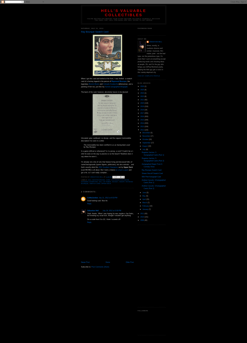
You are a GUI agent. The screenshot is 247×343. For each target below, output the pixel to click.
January (145, 209)
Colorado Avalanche (120, 180)
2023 (142, 96)
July (144, 149)
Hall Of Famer (105, 181)
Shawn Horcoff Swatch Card (152, 173)
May (144, 196)
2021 (142, 100)
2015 (142, 120)
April (144, 199)
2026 (142, 86)
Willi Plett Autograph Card (151, 177)
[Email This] (113, 177)
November (146, 136)
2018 (142, 110)
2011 (89, 180)
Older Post (130, 262)
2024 (142, 93)
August (145, 146)
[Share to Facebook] (121, 177)
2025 (142, 90)
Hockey (115, 181)
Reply (89, 204)
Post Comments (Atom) (100, 267)
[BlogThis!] (116, 177)
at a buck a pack (122, 170)
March (145, 203)
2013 (142, 126)
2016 (142, 116)
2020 (142, 103)
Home (108, 262)
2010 (142, 217)
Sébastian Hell (93, 211)
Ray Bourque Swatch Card (151, 170)
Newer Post (85, 262)
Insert (122, 181)
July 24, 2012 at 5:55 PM (112, 211)
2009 (142, 220)
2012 (142, 130)
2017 (142, 113)
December (146, 133)
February (145, 206)
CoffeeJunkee (92, 198)
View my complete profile (149, 76)
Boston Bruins (98, 180)
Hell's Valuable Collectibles (123, 13)
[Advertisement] (152, 266)
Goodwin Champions (89, 181)
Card (108, 180)
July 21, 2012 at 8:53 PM (108, 198)
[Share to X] (118, 177)
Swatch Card (95, 183)
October (145, 139)
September (146, 143)
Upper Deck (106, 183)
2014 (142, 123)
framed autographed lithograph (116, 87)
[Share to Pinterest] (123, 177)
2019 (142, 106)
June (144, 193)
